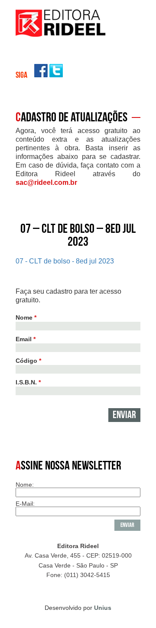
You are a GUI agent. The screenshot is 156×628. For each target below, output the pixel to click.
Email (26, 339)
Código (28, 360)
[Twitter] (56, 75)
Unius (102, 607)
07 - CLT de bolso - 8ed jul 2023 (65, 261)
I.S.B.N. (28, 382)
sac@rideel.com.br (46, 182)
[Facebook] (41, 75)
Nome (26, 317)
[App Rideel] (61, 34)
